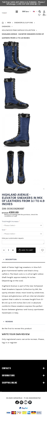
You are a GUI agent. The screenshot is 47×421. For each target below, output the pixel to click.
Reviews (9, 322)
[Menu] (17, 11)
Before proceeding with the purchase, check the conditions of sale (21, 215)
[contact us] (39, 4)
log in (4, 342)
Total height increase (11, 221)
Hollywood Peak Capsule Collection (18, 30)
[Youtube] (26, 403)
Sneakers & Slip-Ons (23, 23)
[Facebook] (17, 403)
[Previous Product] (43, 189)
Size (4, 230)
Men (9, 23)
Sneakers (6, 26)
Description (11, 259)
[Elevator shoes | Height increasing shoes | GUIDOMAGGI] (3, 13)
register (13, 342)
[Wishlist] (39, 15)
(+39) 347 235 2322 (25, 4)
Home (3, 23)
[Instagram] (21, 403)
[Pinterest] (30, 403)
